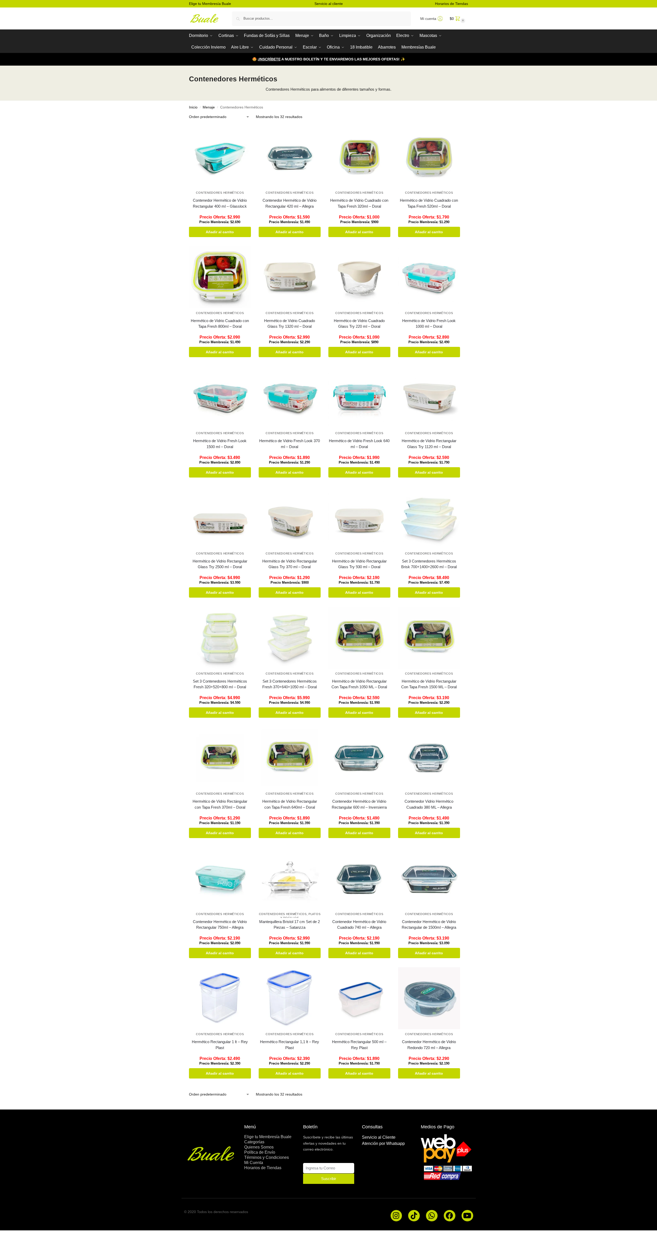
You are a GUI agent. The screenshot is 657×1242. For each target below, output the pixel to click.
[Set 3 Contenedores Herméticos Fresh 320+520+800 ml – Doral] (220, 638)
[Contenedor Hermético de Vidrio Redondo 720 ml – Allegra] (429, 998)
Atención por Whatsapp (383, 1143)
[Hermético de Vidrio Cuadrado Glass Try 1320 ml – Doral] (290, 277)
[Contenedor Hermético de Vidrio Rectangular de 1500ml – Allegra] (429, 878)
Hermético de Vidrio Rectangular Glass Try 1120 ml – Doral (429, 444)
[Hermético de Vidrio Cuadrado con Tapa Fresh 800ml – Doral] (220, 277)
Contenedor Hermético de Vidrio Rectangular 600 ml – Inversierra (359, 804)
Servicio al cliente (328, 4)
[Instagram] (396, 1216)
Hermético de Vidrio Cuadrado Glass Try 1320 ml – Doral (289, 323)
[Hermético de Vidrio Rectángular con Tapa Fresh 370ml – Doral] (220, 758)
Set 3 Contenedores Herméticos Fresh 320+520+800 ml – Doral (220, 684)
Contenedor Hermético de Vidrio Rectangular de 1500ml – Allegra (429, 924)
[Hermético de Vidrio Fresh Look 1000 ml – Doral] (429, 277)
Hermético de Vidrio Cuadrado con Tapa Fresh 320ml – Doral (359, 203)
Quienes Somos (259, 1147)
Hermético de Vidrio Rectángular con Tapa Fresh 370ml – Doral (220, 804)
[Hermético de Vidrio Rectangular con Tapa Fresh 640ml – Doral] (290, 758)
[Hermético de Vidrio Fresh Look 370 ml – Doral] (290, 397)
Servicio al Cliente (378, 1137)
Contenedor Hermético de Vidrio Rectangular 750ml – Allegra (220, 924)
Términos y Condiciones (266, 1157)
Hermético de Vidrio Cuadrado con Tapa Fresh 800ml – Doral (220, 323)
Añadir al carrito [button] (220, 232)
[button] (457, 18)
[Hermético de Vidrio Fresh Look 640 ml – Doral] (359, 397)
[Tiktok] (414, 1216)
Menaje (209, 107)
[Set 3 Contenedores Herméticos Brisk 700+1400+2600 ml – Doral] (429, 518)
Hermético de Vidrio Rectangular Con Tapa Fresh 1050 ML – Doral (359, 684)
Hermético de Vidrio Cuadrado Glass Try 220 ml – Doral (359, 323)
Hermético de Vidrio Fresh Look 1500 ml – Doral (220, 444)
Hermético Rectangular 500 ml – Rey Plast (359, 1045)
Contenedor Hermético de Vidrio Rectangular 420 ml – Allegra (289, 203)
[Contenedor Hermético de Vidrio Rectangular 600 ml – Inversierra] (359, 758)
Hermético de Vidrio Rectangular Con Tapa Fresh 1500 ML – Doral (429, 684)
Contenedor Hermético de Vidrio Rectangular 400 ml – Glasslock (220, 203)
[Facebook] (449, 1216)
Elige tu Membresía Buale (210, 4)
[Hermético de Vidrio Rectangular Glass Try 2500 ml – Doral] (220, 518)
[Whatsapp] (432, 1216)
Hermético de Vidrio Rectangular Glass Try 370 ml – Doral (289, 564)
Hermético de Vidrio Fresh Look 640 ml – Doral (359, 444)
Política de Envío (259, 1152)
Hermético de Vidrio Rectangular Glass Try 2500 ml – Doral (220, 564)
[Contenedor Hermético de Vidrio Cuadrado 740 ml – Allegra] (359, 878)
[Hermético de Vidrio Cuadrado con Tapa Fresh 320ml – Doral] (359, 157)
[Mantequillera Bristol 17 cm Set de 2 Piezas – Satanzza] (290, 878)
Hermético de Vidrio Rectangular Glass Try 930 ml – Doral (359, 564)
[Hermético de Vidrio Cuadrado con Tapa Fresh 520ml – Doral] (429, 157)
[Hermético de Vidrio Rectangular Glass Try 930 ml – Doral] (359, 518)
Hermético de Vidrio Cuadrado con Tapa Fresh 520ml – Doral (429, 203)
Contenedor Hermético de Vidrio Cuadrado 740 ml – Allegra (359, 924)
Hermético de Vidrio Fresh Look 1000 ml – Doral (429, 323)
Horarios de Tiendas (451, 4)
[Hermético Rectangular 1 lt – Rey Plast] (220, 998)
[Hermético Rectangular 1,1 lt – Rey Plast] (290, 998)
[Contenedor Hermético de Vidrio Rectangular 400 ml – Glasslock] (220, 157)
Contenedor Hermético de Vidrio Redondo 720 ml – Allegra (429, 1045)
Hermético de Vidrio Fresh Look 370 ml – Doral (289, 444)
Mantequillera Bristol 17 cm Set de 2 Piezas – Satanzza (289, 924)
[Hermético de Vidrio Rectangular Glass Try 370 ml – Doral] (290, 518)
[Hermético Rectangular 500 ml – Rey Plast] (359, 998)
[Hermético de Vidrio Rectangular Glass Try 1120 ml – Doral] (429, 397)
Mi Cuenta (253, 1162)
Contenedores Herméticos (220, 192)
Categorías (254, 1142)
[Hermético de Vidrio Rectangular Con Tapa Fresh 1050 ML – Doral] (359, 638)
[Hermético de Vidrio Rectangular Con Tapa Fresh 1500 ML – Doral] (429, 638)
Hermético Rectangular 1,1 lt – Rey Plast (289, 1045)
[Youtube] (467, 1216)
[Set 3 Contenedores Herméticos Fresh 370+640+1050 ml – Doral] (290, 638)
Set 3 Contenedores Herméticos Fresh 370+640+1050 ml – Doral (289, 684)
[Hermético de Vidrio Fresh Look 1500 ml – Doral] (220, 397)
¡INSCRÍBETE (269, 59)
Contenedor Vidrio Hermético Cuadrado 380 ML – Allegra (429, 804)
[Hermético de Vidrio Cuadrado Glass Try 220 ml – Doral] (359, 277)
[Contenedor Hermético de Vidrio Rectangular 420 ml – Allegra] (290, 157)
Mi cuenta (428, 19)
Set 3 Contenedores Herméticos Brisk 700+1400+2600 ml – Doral (429, 564)
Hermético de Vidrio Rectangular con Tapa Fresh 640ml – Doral (289, 804)
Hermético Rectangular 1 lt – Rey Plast (220, 1045)
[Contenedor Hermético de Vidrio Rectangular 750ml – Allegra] (220, 878)
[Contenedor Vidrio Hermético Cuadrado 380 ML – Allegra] (429, 758)
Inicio (193, 107)
